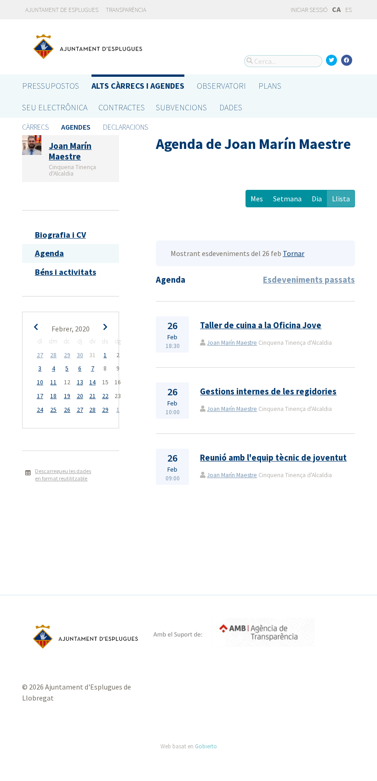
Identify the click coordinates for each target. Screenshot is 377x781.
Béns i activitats (65, 272)
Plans (269, 85)
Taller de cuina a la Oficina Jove (260, 325)
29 (67, 355)
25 (53, 410)
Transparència (126, 10)
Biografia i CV (60, 234)
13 (80, 382)
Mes (257, 198)
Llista (341, 198)
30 (80, 355)
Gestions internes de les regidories (268, 391)
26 (67, 410)
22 (105, 396)
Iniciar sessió (308, 10)
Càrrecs (35, 126)
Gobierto (206, 746)
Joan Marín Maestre (232, 343)
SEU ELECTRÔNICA (54, 107)
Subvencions (181, 107)
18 (53, 396)
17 (40, 396)
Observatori (221, 85)
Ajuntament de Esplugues (61, 10)
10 (40, 382)
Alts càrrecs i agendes (137, 85)
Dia (317, 198)
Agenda (49, 253)
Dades (230, 107)
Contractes (121, 107)
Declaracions (125, 126)
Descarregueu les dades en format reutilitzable (63, 474)
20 (80, 396)
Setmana (287, 198)
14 (92, 382)
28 (53, 355)
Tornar (293, 253)
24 (40, 410)
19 (67, 396)
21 (92, 396)
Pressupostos (50, 85)
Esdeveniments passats (309, 279)
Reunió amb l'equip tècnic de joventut (273, 457)
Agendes (76, 126)
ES (348, 10)
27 (40, 355)
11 (53, 382)
